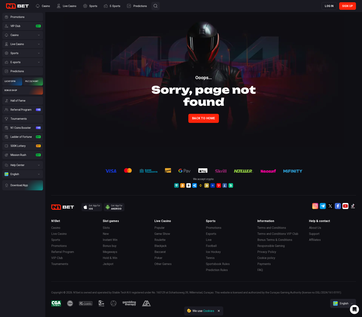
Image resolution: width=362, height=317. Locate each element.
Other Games (163, 264)
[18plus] (70, 303)
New (106, 234)
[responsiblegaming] (85, 303)
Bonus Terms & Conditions (274, 240)
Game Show (162, 234)
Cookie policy (266, 258)
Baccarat (160, 252)
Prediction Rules (217, 270)
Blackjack (160, 246)
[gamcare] (101, 303)
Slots (106, 228)
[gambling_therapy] (129, 303)
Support (314, 234)
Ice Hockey (213, 252)
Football (211, 246)
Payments (264, 264)
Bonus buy (110, 246)
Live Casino (59, 234)
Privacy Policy (266, 252)
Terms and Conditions (271, 228)
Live (209, 240)
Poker (158, 258)
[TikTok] (353, 206)
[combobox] (343, 303)
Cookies (208, 311)
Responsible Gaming (271, 246)
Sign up (347, 6)
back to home (203, 118)
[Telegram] (323, 206)
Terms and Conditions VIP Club (277, 234)
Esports (211, 234)
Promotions (59, 246)
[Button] (155, 6)
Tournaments (59, 264)
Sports (55, 240)
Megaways (110, 252)
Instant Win (110, 240)
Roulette (160, 240)
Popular (159, 228)
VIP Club (57, 258)
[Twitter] (330, 206)
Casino (55, 228)
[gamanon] (113, 303)
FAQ (260, 270)
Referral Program (62, 252)
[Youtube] (345, 206)
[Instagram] (315, 206)
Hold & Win (110, 258)
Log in (329, 6)
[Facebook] (338, 206)
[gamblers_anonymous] (146, 303)
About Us (315, 228)
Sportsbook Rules (218, 264)
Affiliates (315, 240)
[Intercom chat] (354, 309)
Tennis (210, 258)
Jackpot (108, 264)
